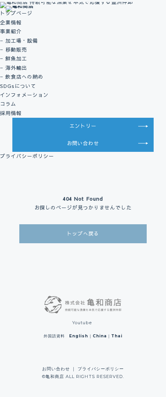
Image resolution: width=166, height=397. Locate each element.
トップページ (16, 13)
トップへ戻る (83, 233)
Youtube (81, 322)
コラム (8, 103)
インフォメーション (24, 94)
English (78, 336)
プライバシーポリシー (27, 156)
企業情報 (11, 22)
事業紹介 (11, 31)
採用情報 (11, 113)
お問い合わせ (83, 143)
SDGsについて (18, 85)
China (100, 336)
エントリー (83, 125)
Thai (116, 336)
